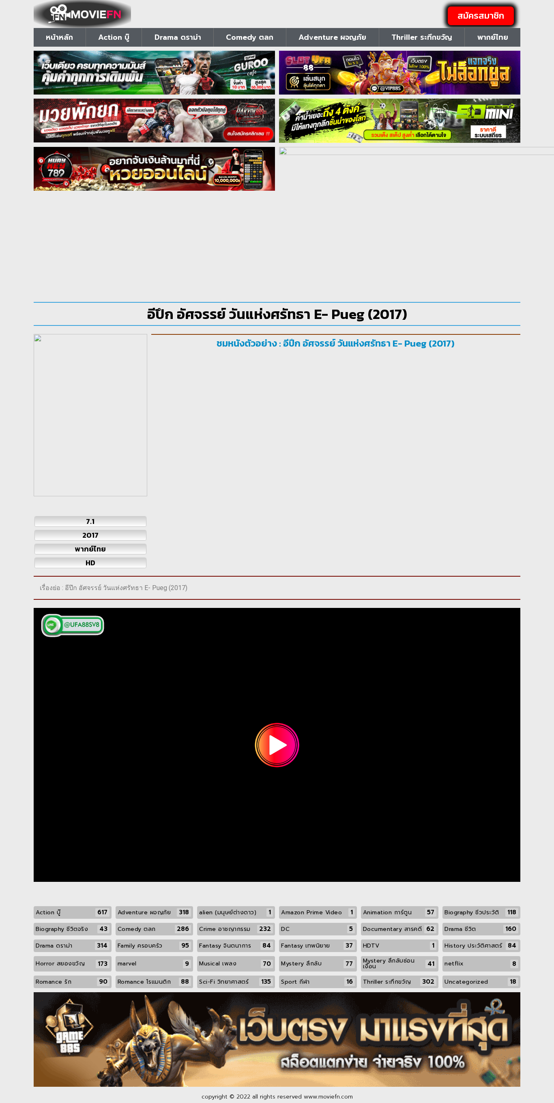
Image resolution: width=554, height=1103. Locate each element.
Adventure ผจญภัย (332, 37)
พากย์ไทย (492, 37)
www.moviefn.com (328, 1096)
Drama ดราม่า (178, 37)
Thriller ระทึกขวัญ (421, 37)
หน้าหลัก (59, 37)
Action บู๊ (113, 37)
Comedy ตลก (249, 37)
